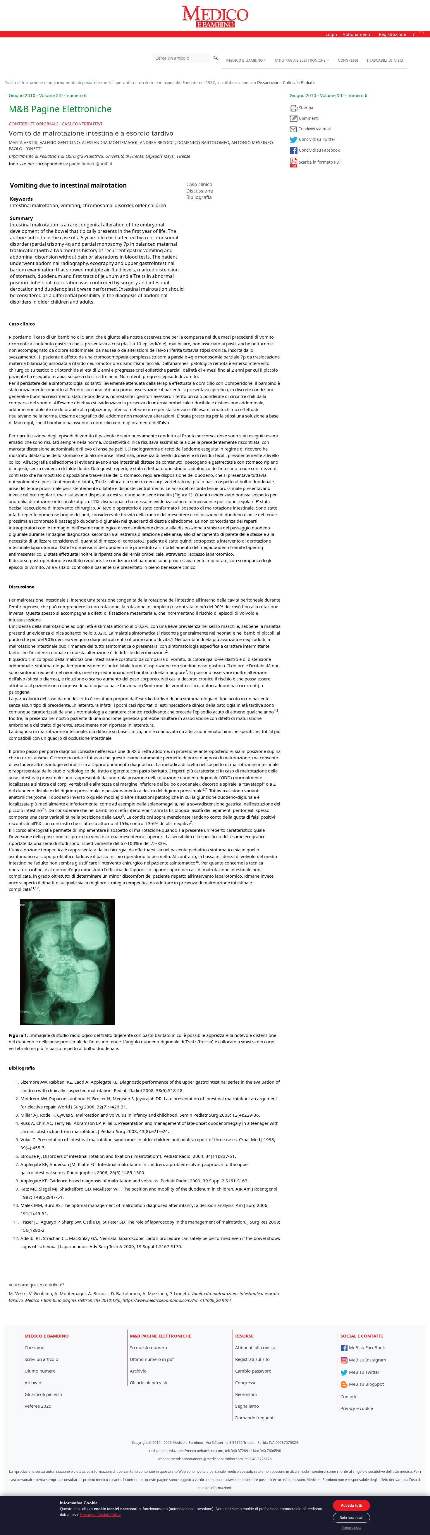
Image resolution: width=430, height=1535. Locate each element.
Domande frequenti (255, 1417)
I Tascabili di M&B (385, 60)
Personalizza (351, 1527)
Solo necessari (351, 1518)
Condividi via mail (314, 128)
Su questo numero (148, 1347)
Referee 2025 (38, 1406)
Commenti (308, 118)
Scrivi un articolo (41, 1359)
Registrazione (392, 34)
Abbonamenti (356, 34)
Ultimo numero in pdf (152, 1359)
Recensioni (246, 1394)
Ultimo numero (40, 1371)
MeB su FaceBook (366, 1347)
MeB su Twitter (363, 1372)
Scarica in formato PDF (319, 162)
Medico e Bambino (244, 60)
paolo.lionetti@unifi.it (90, 164)
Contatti (348, 1396)
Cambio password (253, 1371)
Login (331, 34)
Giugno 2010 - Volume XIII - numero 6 (328, 95)
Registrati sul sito (252, 1359)
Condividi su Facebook (319, 150)
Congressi (348, 60)
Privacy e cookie (356, 1408)
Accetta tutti (351, 1505)
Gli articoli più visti (43, 1394)
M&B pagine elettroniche (300, 60)
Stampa (305, 107)
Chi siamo (34, 1347)
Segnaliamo (247, 1406)
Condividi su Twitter (317, 139)
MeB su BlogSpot (366, 1384)
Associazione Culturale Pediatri (287, 82)
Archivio (33, 1382)
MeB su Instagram (367, 1360)
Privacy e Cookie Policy (100, 1515)
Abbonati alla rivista (255, 1347)
